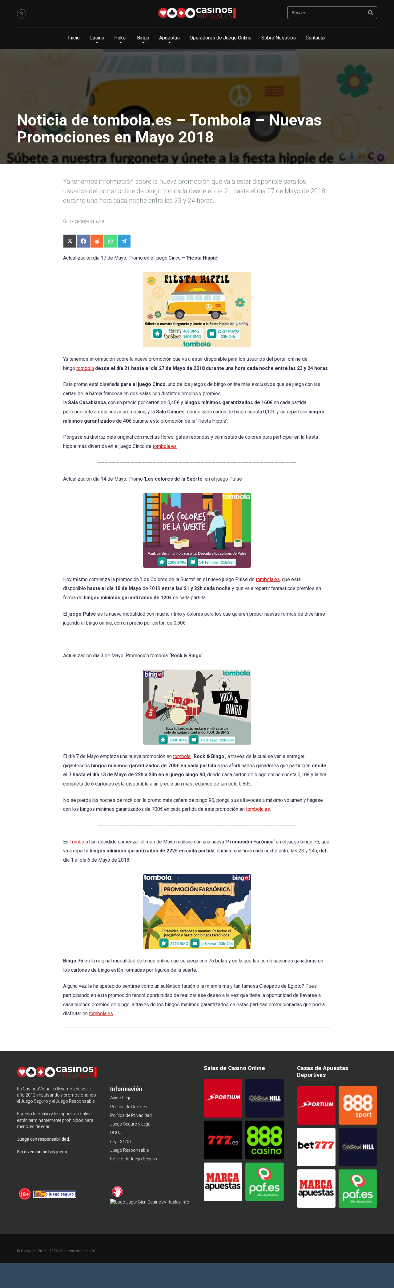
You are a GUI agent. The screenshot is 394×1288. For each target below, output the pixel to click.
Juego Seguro (34, 1101)
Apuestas (169, 38)
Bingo (143, 38)
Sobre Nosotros (278, 38)
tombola (85, 368)
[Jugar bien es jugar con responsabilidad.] (149, 1202)
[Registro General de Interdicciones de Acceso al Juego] (118, 1195)
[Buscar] (370, 12)
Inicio (74, 38)
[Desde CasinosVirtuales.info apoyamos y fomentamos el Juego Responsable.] (25, 1198)
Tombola (79, 842)
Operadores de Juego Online (220, 38)
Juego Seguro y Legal (130, 1124)
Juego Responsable (129, 1150)
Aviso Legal (121, 1097)
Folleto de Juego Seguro (133, 1158)
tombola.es (165, 446)
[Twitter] (21, 13)
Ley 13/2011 (122, 1141)
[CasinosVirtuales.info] (197, 14)
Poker (120, 38)
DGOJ (115, 1132)
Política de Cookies (128, 1106)
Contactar (316, 38)
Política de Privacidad (131, 1115)
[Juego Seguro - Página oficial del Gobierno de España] (54, 1198)
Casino (97, 38)
